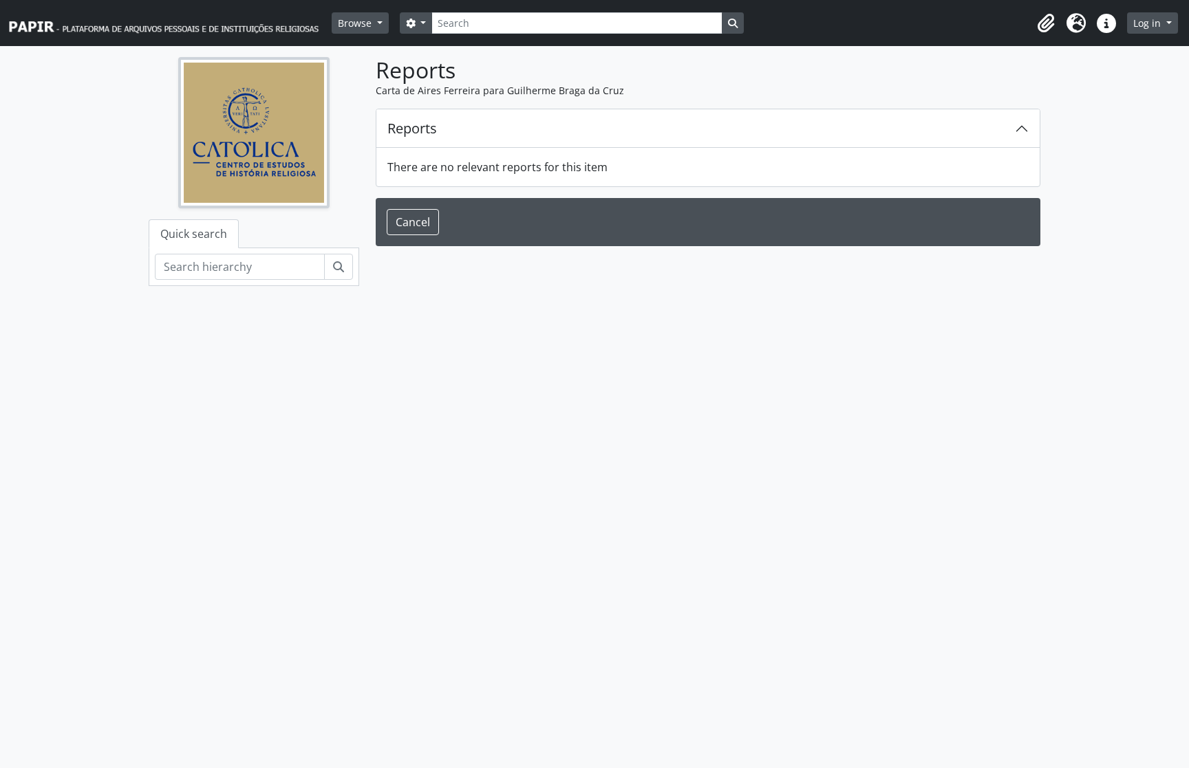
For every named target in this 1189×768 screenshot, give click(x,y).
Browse (356, 23)
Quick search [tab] (193, 233)
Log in (1148, 23)
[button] (1046, 23)
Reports (412, 128)
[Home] (170, 23)
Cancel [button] (413, 222)
